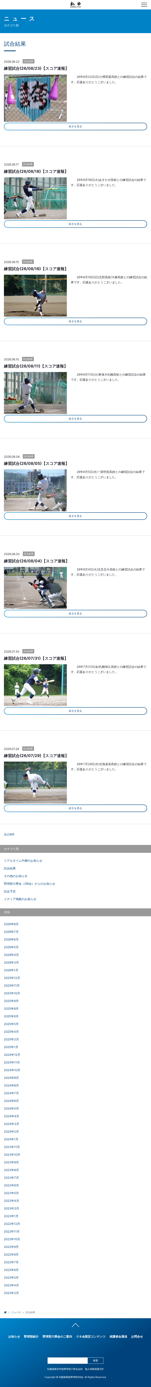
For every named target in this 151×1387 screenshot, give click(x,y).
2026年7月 (11, 932)
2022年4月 (11, 1285)
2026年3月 (11, 962)
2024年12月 (12, 1055)
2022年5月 (11, 1277)
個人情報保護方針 (94, 1368)
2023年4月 (11, 1201)
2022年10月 (12, 1239)
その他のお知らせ (16, 876)
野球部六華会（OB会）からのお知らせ (29, 884)
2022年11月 (12, 1231)
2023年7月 (11, 1178)
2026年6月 (11, 939)
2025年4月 (11, 1032)
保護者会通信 (118, 1336)
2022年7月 (11, 1262)
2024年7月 (11, 1093)
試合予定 (10, 891)
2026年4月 (11, 955)
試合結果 (28, 61)
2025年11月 (12, 985)
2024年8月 (11, 1085)
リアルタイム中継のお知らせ (23, 860)
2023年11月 (12, 1147)
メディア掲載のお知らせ (20, 899)
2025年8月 (11, 1008)
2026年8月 (11, 924)
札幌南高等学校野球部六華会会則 (65, 1368)
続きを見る (75, 126)
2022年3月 (11, 1293)
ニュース (16, 1312)
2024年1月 (11, 1139)
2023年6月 (11, 1185)
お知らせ (14, 1336)
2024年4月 (11, 1116)
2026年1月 (11, 970)
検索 (95, 1360)
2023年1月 (11, 1216)
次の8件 (9, 834)
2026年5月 (11, 947)
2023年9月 (11, 1162)
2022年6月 (11, 1270)
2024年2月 (11, 1131)
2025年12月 (12, 978)
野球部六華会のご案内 (57, 1336)
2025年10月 (12, 993)
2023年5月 (11, 1193)
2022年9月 (11, 1247)
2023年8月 (11, 1170)
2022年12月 (12, 1224)
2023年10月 (12, 1154)
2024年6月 (11, 1101)
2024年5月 (11, 1108)
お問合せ (137, 1336)
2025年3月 (11, 1039)
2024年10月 (12, 1070)
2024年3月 (11, 1124)
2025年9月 (11, 1001)
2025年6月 (11, 1016)
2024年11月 (12, 1062)
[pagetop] (75, 1326)
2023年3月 (11, 1208)
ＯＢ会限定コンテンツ (91, 1336)
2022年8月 (11, 1254)
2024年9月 (11, 1078)
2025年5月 (11, 1024)
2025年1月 (11, 1047)
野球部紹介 (31, 1336)
